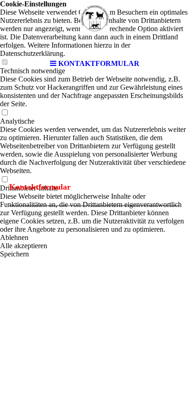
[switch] (4, 113)
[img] (94, 27)
